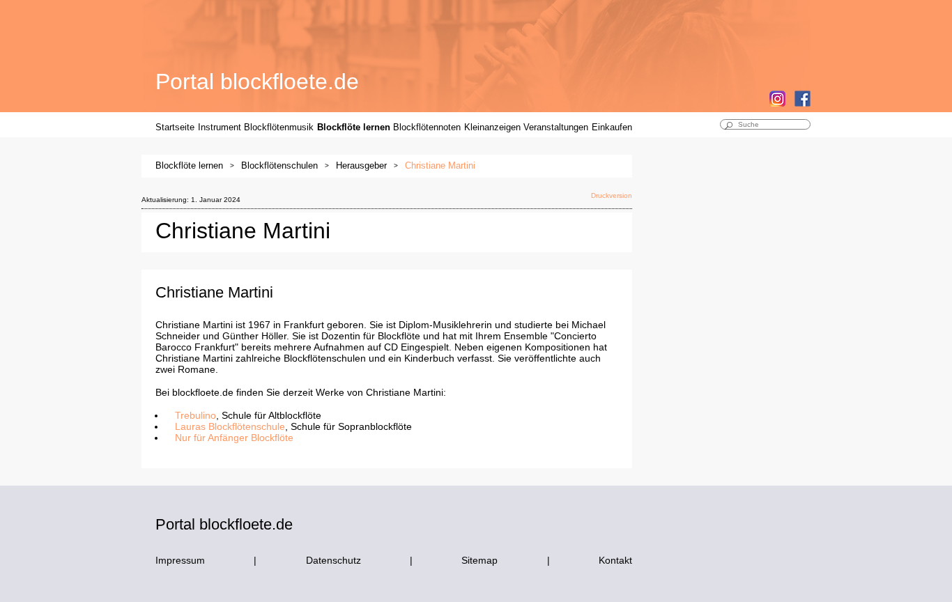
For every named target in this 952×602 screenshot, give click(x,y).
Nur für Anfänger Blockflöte (234, 437)
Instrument (219, 127)
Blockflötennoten (427, 127)
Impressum (180, 560)
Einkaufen (612, 127)
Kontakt (615, 560)
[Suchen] (728, 126)
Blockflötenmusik (279, 127)
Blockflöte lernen (353, 127)
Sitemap (479, 560)
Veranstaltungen (555, 127)
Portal (257, 81)
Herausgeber (361, 165)
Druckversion (611, 195)
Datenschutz (333, 560)
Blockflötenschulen (279, 165)
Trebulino (195, 415)
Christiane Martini (440, 165)
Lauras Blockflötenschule (230, 426)
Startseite (174, 127)
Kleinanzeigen (492, 127)
